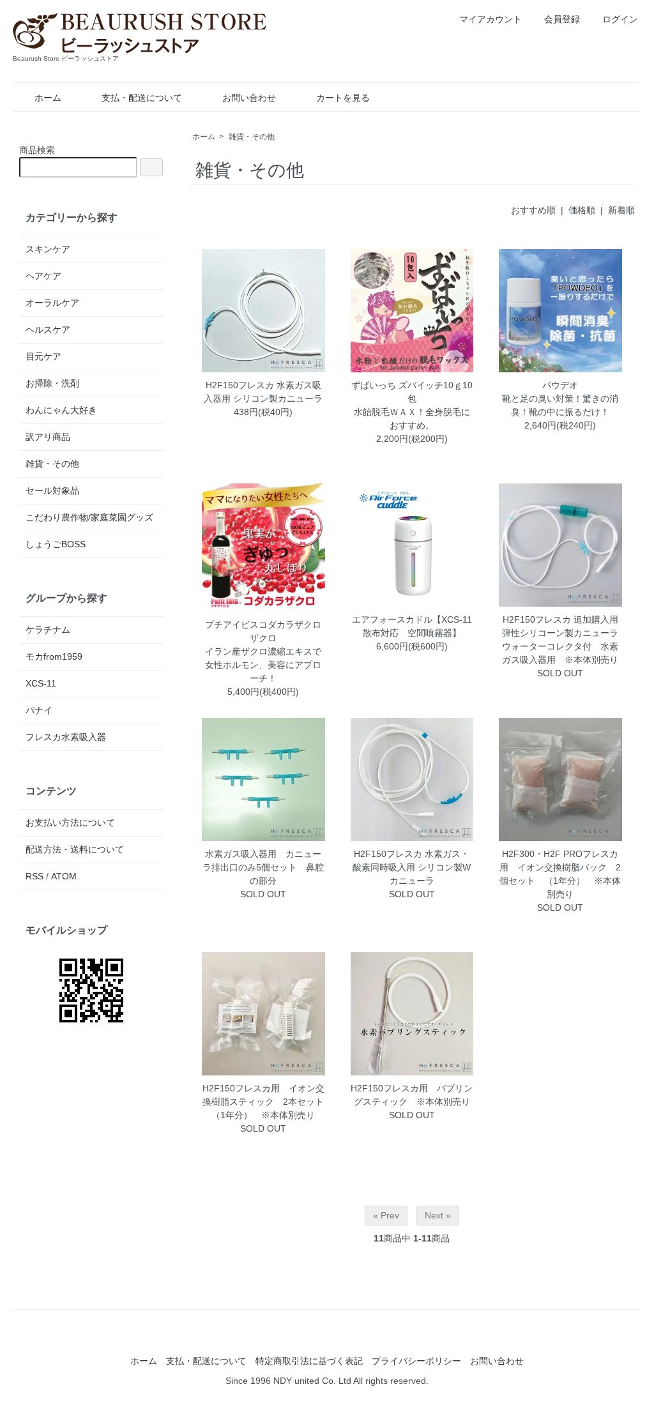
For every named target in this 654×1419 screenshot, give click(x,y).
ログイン (620, 19)
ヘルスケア (48, 329)
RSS (34, 876)
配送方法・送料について (75, 849)
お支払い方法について (70, 822)
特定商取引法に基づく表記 (309, 1361)
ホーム (47, 98)
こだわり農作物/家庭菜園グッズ (89, 517)
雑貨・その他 (252, 136)
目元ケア (43, 356)
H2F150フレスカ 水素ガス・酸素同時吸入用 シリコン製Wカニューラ (412, 867)
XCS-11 (41, 683)
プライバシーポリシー (416, 1361)
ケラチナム (48, 630)
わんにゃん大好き (61, 410)
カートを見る (343, 98)
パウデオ (560, 385)
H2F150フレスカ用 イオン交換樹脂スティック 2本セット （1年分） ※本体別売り (267, 1101)
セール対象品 (52, 490)
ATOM (64, 876)
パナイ (39, 710)
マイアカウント (490, 19)
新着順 (621, 210)
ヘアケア (43, 276)
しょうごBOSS (56, 544)
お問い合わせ (249, 98)
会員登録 (562, 19)
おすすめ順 (533, 210)
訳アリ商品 (48, 437)
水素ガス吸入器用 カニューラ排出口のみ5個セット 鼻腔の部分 (263, 867)
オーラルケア (52, 303)
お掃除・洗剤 (52, 383)
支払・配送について (142, 98)
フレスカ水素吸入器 (66, 737)
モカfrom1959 (54, 656)
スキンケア (48, 249)
